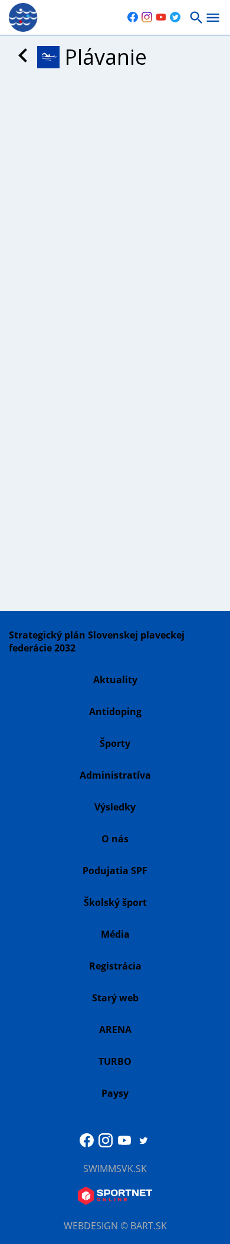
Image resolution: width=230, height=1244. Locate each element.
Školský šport (115, 902)
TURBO (115, 1061)
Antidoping (115, 711)
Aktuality (115, 679)
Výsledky (115, 806)
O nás (115, 838)
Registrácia (115, 966)
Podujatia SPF (115, 870)
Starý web (115, 997)
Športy (115, 743)
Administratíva (115, 775)
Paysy (115, 1093)
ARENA (115, 1029)
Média (115, 934)
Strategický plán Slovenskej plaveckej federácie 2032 (97, 641)
